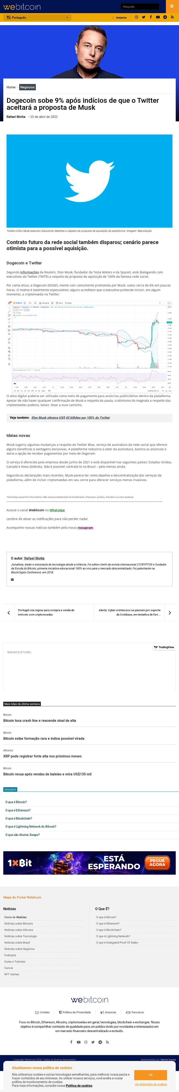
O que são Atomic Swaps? (22, 835)
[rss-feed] (172, 17)
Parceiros (137, 1012)
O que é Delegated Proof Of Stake (117, 942)
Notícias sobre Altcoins (18, 930)
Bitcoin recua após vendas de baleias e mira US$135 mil (47, 774)
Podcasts (10, 955)
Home (11, 87)
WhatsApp (57, 510)
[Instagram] (136, 17)
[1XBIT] (89, 863)
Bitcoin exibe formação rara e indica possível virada (43, 739)
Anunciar (110, 1012)
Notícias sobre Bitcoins (18, 923)
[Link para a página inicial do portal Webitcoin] (89, 999)
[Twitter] (143, 17)
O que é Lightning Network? (113, 936)
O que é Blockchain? (18, 818)
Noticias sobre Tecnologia (20, 936)
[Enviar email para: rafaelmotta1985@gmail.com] (12, 579)
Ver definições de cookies (151, 1084)
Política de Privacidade (76, 1012)
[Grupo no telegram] (165, 17)
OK (151, 1075)
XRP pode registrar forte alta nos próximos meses (42, 757)
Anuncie (121, 18)
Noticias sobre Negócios (19, 949)
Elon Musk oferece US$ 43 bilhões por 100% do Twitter (70, 417)
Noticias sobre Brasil (17, 942)
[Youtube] (158, 17)
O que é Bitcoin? (16, 802)
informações (29, 272)
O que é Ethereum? (18, 810)
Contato (44, 1012)
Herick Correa (168, 1060)
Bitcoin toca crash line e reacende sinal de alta (39, 721)
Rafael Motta (34, 558)
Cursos (8, 968)
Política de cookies (79, 1085)
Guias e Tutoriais (14, 961)
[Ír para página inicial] (59, 6)
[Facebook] (151, 17)
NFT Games (11, 974)
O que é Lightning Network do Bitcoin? (30, 827)
